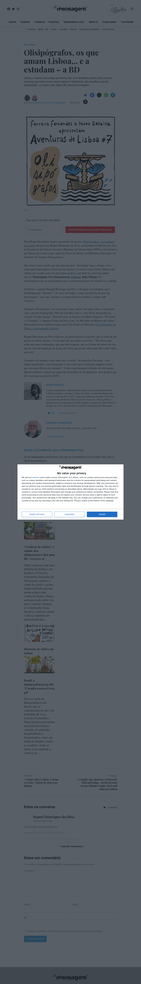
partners (36, 477)
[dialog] (70, 492)
